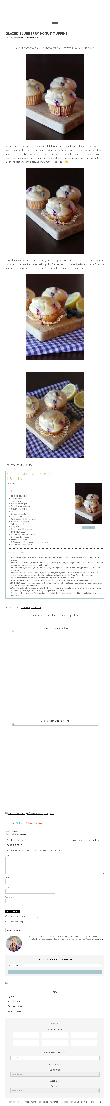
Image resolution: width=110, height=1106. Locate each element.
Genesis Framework (51, 1102)
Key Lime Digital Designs (84, 1102)
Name (9, 877)
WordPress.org (15, 1011)
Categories (55, 1069)
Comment (10, 855)
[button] (88, 527)
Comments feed (16, 1006)
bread (17, 834)
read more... (99, 939)
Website (9, 897)
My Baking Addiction (31, 607)
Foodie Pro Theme (32, 1102)
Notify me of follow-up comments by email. (26, 916)
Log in (11, 996)
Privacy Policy (55, 1023)
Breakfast (17, 831)
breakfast (23, 834)
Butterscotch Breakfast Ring (55, 720)
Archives (55, 1085)
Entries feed (14, 1001)
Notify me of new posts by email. (21, 921)
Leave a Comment (32, 37)
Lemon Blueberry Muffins (55, 627)
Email (8, 887)
